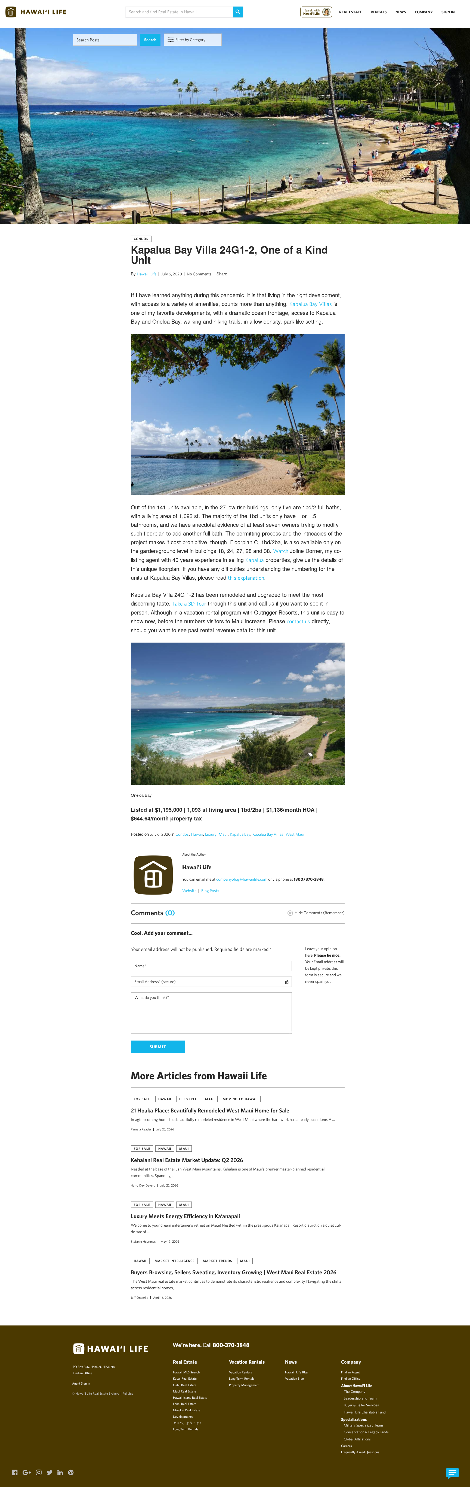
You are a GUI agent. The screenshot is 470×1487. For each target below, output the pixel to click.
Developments (183, 1416)
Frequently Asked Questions (360, 1452)
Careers (346, 1446)
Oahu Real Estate (184, 1385)
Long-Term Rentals (241, 1378)
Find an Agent (350, 1372)
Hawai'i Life (146, 274)
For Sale (142, 1099)
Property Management (244, 1385)
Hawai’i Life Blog (296, 1372)
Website (189, 890)
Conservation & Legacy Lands (366, 1432)
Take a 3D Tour (189, 603)
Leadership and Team (360, 1398)
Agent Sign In (81, 1383)
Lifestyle (188, 1099)
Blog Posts (210, 890)
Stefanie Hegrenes (143, 1241)
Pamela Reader (141, 1129)
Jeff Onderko (139, 1297)
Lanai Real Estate (184, 1404)
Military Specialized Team (363, 1425)
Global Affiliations (357, 1439)
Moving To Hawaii (240, 1099)
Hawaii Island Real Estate (190, 1397)
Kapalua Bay (240, 834)
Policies (128, 1393)
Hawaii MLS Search (186, 1372)
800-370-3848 (231, 1345)
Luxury (211, 834)
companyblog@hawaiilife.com (241, 879)
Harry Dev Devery (143, 1185)
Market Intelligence (175, 1261)
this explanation (246, 577)
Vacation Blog (294, 1378)
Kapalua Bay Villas (310, 304)
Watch (280, 551)
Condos (141, 239)
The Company (354, 1391)
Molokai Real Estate (186, 1410)
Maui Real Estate (184, 1391)
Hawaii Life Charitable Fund (365, 1412)
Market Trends (217, 1261)
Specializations (354, 1419)
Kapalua (254, 560)
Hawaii (197, 834)
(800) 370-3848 (309, 879)
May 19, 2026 (169, 1241)
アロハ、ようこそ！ (187, 1423)
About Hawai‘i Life (356, 1385)
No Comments (199, 274)
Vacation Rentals (240, 1372)
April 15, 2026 (162, 1297)
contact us (298, 621)
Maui (223, 834)
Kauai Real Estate (185, 1378)
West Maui (295, 834)
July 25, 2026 (165, 1129)
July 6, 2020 (171, 274)
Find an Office (82, 1373)
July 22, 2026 (169, 1185)
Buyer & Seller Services (361, 1405)
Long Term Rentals (185, 1429)
